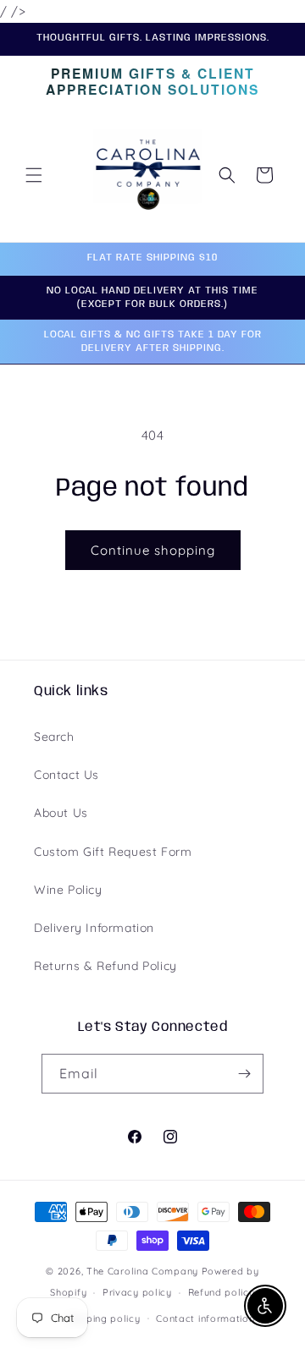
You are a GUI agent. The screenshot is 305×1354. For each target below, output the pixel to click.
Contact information (205, 1318)
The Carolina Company (144, 1271)
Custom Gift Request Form (112, 851)
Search (54, 736)
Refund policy (221, 1292)
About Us (61, 812)
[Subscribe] (244, 1074)
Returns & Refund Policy (105, 965)
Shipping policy (103, 1318)
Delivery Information (94, 927)
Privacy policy (137, 1292)
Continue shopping (153, 550)
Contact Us (66, 774)
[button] (34, 175)
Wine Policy (68, 889)
